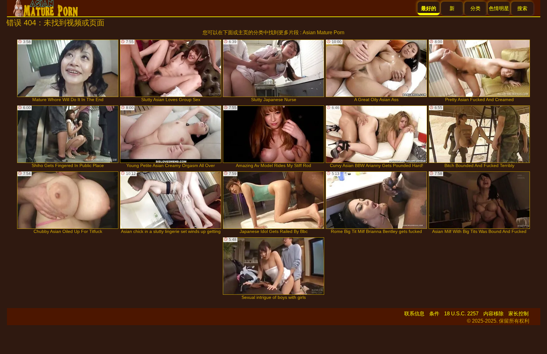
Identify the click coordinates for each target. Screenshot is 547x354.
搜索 (522, 8)
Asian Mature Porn (323, 32)
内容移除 (493, 313)
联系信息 (414, 313)
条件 (434, 313)
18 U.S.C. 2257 (461, 313)
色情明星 (499, 8)
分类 (475, 8)
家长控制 (518, 313)
